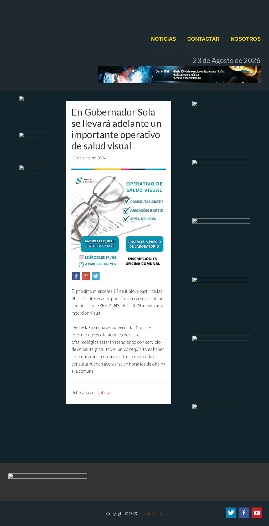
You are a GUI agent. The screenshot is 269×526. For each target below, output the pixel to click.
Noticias (103, 392)
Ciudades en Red (100, 20)
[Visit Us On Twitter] (230, 517)
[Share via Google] (86, 278)
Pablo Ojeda (152, 513)
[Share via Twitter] (96, 278)
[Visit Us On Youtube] (256, 517)
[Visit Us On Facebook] (243, 517)
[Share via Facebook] (76, 278)
